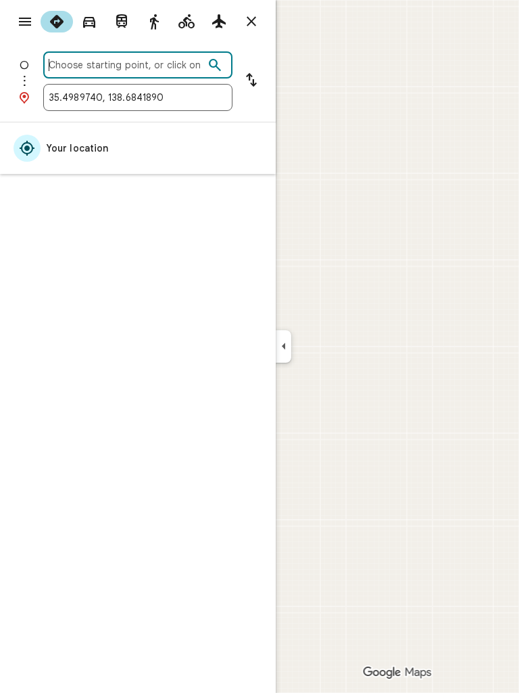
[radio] (57, 21)
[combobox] (126, 65)
